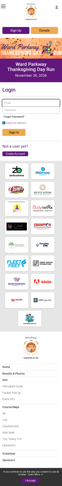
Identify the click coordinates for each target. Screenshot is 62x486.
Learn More (34, 474)
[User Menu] (57, 7)
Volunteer (8, 453)
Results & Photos (13, 373)
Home (6, 367)
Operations (9, 445)
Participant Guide (12, 386)
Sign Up (15, 30)
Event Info (8, 399)
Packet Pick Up (11, 392)
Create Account (15, 153)
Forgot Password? (14, 116)
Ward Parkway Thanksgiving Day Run (31, 66)
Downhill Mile (10, 426)
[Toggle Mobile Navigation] (3, 6)
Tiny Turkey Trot (12, 439)
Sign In (14, 132)
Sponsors (8, 460)
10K (4, 420)
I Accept (30, 480)
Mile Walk (8, 432)
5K (4, 413)
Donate (44, 30)
